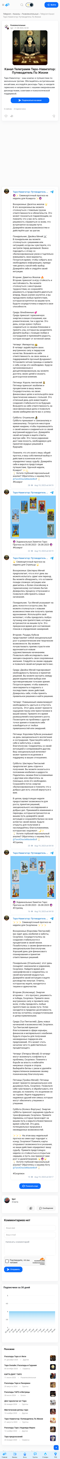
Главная (4, 1457)
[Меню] (3, 5)
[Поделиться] (11, 116)
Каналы (16, 14)
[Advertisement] (30, 154)
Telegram (7, 14)
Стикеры (45, 1457)
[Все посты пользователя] (31, 1208)
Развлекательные (30, 14)
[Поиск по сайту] (21, 4)
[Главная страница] (7, 5)
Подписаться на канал (32, 100)
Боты (25, 1457)
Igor (14, 1199)
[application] (30, 1314)
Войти (53, 5)
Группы (35, 1457)
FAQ (55, 1457)
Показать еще (32, 1186)
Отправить (15, 1269)
